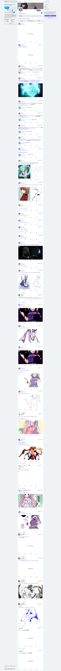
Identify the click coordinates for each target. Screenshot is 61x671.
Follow (38, 10)
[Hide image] (19, 84)
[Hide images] (19, 165)
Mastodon (11, 5)
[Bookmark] (36, 41)
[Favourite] (30, 41)
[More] (42, 41)
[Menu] (42, 10)
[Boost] (25, 41)
